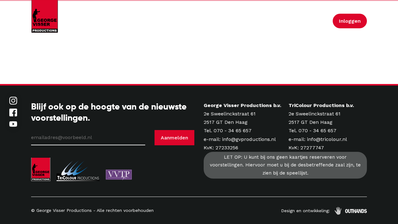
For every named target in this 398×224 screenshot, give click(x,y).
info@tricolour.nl (327, 139)
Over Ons (246, 21)
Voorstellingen (181, 21)
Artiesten (145, 21)
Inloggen (350, 21)
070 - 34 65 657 (233, 130)
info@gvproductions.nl (249, 139)
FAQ (296, 21)
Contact (274, 21)
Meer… (317, 21)
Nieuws (214, 21)
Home (119, 21)
